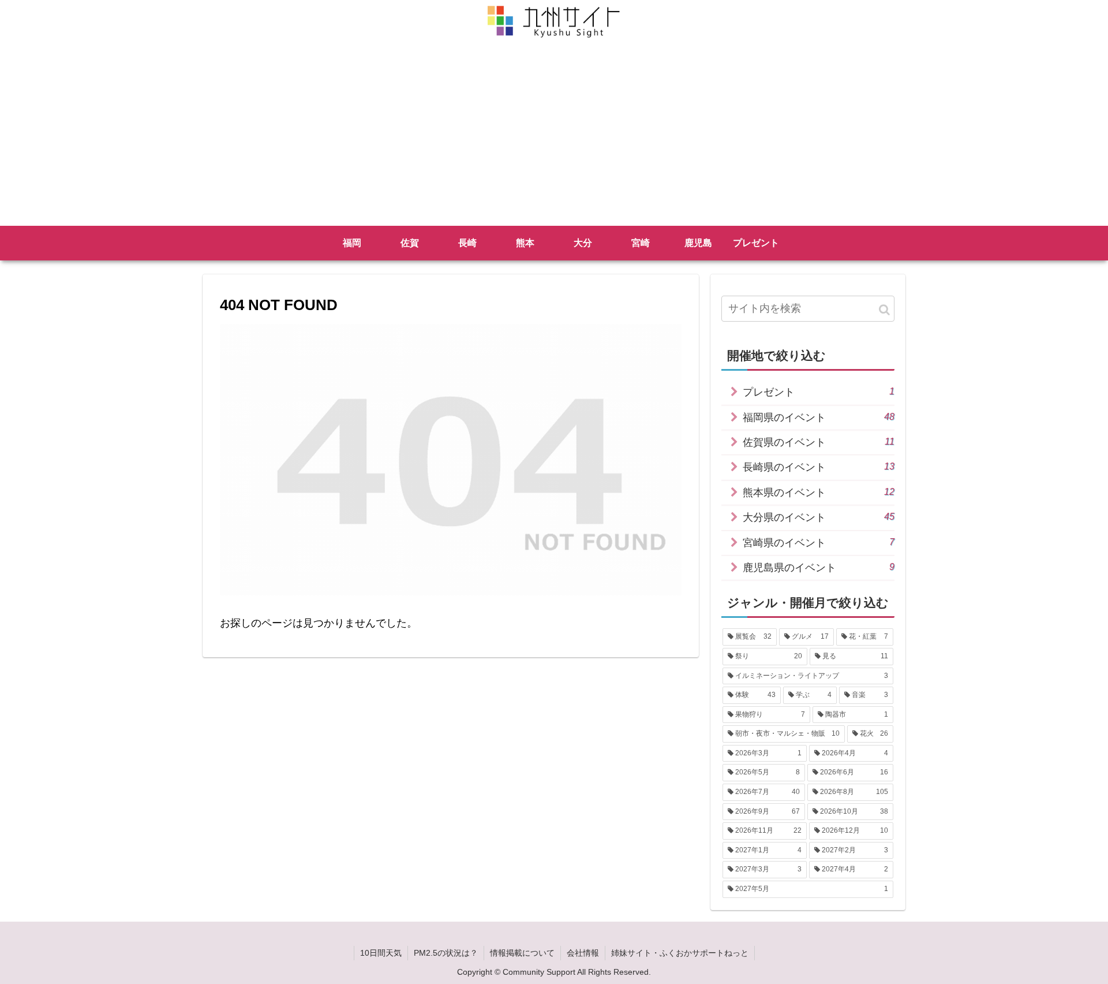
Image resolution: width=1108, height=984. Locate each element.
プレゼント (818, 392)
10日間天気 (381, 952)
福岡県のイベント (818, 417)
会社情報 (583, 952)
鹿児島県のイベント (818, 567)
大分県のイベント (818, 517)
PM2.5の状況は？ (446, 952)
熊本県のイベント (818, 492)
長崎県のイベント (818, 467)
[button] (884, 310)
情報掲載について (522, 952)
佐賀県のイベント (818, 442)
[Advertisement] (554, 139)
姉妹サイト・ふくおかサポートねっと (679, 952)
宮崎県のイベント (818, 542)
